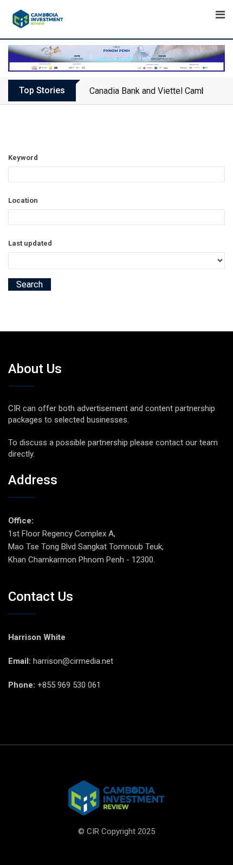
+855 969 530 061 (69, 685)
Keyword (23, 157)
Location (23, 200)
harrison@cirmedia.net (73, 661)
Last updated (30, 243)
